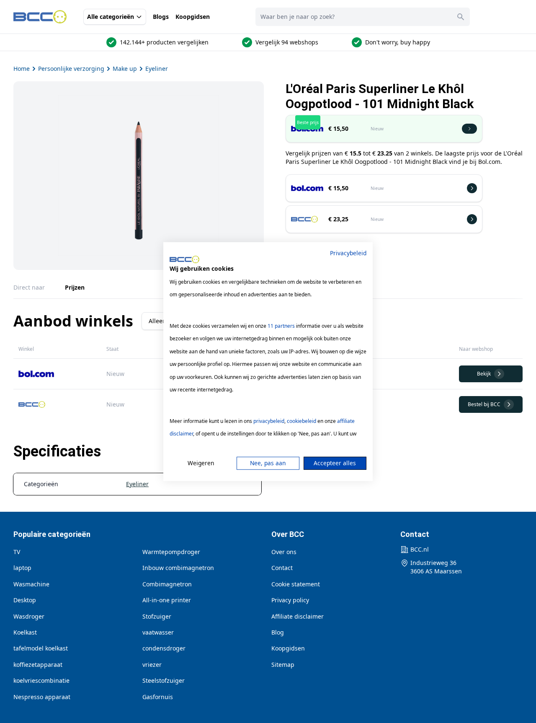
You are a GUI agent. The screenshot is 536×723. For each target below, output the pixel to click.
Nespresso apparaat (41, 697)
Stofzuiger (156, 616)
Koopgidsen (192, 17)
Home (21, 69)
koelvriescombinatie (41, 680)
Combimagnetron (167, 584)
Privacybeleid (348, 253)
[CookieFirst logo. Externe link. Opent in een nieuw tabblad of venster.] (184, 259)
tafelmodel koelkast (40, 648)
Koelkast (25, 632)
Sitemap (282, 665)
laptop (22, 568)
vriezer (152, 665)
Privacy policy (290, 600)
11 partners (281, 325)
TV (16, 552)
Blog (277, 632)
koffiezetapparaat (37, 665)
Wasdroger (28, 616)
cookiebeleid (301, 421)
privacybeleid (268, 421)
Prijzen (75, 287)
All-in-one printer (166, 600)
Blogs (161, 17)
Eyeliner (156, 69)
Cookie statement (295, 584)
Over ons (283, 552)
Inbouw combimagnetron (178, 568)
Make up (125, 69)
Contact (282, 568)
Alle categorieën (110, 17)
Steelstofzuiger (163, 680)
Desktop (24, 600)
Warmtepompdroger (171, 552)
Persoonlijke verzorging (71, 69)
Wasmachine (31, 584)
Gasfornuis (157, 697)
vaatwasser (158, 632)
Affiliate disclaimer (297, 616)
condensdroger (164, 648)
